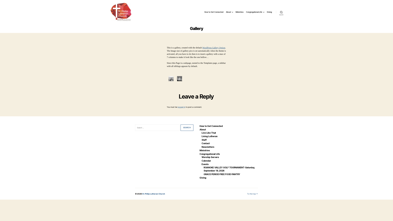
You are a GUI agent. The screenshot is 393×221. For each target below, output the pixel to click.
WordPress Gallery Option (213, 47)
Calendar (206, 161)
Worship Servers (210, 157)
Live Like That (209, 133)
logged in (181, 107)
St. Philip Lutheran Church (153, 194)
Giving (269, 12)
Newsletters (208, 147)
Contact (206, 143)
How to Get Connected (213, 12)
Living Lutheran (209, 136)
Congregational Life (254, 12)
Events (205, 164)
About (228, 12)
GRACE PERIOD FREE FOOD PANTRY (222, 174)
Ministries (239, 12)
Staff (204, 140)
